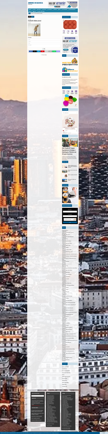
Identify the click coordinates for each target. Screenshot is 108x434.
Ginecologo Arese (64, 409)
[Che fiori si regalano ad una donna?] (64, 176)
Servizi (35, 11)
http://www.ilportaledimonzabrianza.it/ (67, 398)
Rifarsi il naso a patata (65, 278)
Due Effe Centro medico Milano (67, 300)
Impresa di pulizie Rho (65, 407)
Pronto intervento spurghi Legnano (67, 406)
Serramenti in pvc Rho (65, 403)
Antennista (64, 355)
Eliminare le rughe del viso (66, 331)
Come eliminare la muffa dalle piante (68, 236)
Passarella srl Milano (65, 247)
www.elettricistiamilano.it (50, 396)
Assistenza (44, 9)
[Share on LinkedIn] (39, 51)
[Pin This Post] (42, 51)
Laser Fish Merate (65, 238)
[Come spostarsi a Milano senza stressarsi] (64, 181)
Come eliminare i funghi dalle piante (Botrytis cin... (70, 340)
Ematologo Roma (64, 400)
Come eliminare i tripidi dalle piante (67, 307)
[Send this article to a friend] (46, 51)
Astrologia (50, 9)
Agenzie (34, 9)
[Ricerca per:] (37, 395)
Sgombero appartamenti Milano (67, 270)
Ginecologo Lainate (65, 410)
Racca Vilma (64, 263)
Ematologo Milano (64, 402)
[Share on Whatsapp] (54, 51)
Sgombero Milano (64, 396)
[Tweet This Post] (35, 51)
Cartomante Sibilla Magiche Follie (67, 251)
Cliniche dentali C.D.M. (65, 291)
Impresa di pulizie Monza (50, 403)
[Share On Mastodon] (58, 51)
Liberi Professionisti (72, 9)
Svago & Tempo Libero (41, 11)
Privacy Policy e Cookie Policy (66, 283)
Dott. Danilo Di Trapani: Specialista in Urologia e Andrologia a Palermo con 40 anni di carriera (69, 151)
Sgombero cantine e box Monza (67, 329)
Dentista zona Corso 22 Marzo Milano (68, 338)
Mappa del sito (64, 293)
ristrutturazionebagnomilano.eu (51, 410)
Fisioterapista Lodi (64, 386)
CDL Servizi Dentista (65, 287)
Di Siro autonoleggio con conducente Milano (69, 333)
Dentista (63, 374)
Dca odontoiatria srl (65, 316)
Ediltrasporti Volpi (65, 265)
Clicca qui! (63, 84)
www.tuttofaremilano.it (50, 399)
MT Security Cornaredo (66, 346)
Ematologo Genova (65, 401)
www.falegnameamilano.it (50, 398)
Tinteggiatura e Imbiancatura (51, 406)
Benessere (55, 9)
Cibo (59, 9)
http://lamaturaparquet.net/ (51, 412)
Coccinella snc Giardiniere (66, 276)
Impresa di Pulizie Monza (66, 272)
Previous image (44, 54)
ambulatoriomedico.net (50, 409)
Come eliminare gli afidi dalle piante (67, 314)
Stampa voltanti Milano (65, 405)
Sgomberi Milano (64, 384)
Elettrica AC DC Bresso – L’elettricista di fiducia (69, 256)
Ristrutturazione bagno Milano (66, 370)
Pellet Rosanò (64, 320)
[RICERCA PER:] (73, 13)
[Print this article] (50, 51)
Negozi (31, 11)
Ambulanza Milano (49, 411)
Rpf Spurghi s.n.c (64, 344)
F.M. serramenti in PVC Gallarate (67, 327)
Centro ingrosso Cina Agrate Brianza (68, 232)
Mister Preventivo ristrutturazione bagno (68, 302)
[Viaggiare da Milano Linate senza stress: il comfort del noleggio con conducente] (64, 167)
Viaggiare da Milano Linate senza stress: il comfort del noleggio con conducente (72, 166)
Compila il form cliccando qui (36, 405)
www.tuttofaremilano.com (50, 400)
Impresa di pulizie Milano (65, 382)
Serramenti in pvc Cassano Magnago (67, 399)
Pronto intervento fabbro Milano (66, 372)
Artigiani (39, 9)
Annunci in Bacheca (65, 230)
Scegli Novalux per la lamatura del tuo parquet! (69, 312)
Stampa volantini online (65, 359)
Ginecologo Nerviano (65, 412)
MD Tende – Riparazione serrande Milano (68, 353)
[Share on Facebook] (31, 51)
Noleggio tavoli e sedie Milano (66, 274)
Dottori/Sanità (64, 9)
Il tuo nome (70, 209)
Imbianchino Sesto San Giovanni (51, 407)
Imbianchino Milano (64, 380)
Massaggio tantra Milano (50, 423)
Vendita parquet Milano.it (50, 395)
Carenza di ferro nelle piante (66, 342)
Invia (70, 222)
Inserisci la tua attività (65, 261)
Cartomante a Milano (65, 298)
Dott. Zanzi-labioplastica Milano (67, 357)
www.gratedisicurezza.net (50, 397)
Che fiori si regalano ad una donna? (72, 174)
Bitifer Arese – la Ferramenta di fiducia (68, 285)
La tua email (70, 214)
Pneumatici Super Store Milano (67, 243)
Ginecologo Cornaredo (65, 411)
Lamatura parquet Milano (65, 366)
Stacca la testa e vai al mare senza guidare (72, 171)
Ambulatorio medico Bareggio (67, 249)
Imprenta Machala (49, 425)
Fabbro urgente (64, 318)
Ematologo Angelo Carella (66, 245)
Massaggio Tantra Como (66, 234)
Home (30, 9)
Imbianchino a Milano (65, 325)
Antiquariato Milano (64, 378)
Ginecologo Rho (64, 408)
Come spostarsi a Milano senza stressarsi (72, 180)
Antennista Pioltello (65, 289)
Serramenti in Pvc (64, 368)
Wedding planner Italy (65, 404)
